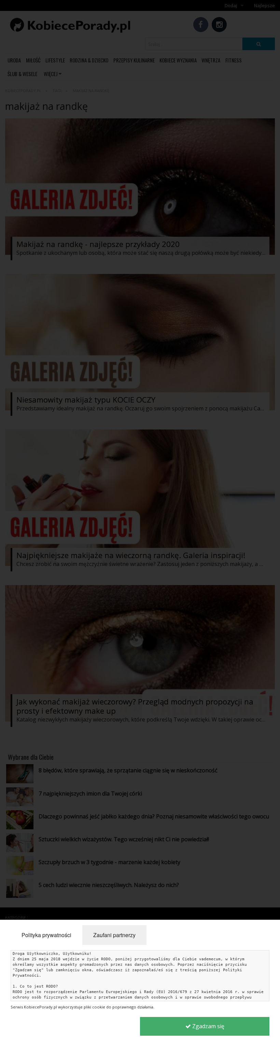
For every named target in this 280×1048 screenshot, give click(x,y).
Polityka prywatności (46, 935)
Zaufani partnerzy (114, 935)
